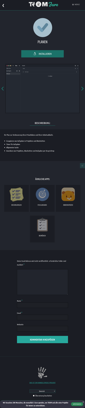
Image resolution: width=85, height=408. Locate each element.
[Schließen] (83, 402)
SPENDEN (77, 404)
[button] (2, 88)
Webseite (20, 324)
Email (19, 313)
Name (19, 301)
